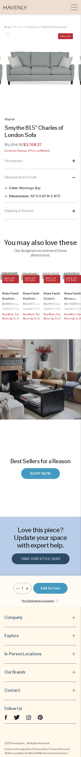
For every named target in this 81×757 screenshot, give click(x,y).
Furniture (32, 27)
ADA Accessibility (14, 753)
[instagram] (28, 717)
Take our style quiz (41, 559)
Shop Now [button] (40, 474)
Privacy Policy (40, 749)
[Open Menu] (74, 7)
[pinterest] (40, 717)
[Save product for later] (7, 36)
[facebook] (5, 717)
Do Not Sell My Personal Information (46, 753)
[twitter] (17, 717)
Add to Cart (50, 588)
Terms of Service (59, 749)
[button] (15, 7)
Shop (7, 27)
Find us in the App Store (18, 749)
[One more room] (27, 588)
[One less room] (18, 588)
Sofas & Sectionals (54, 27)
